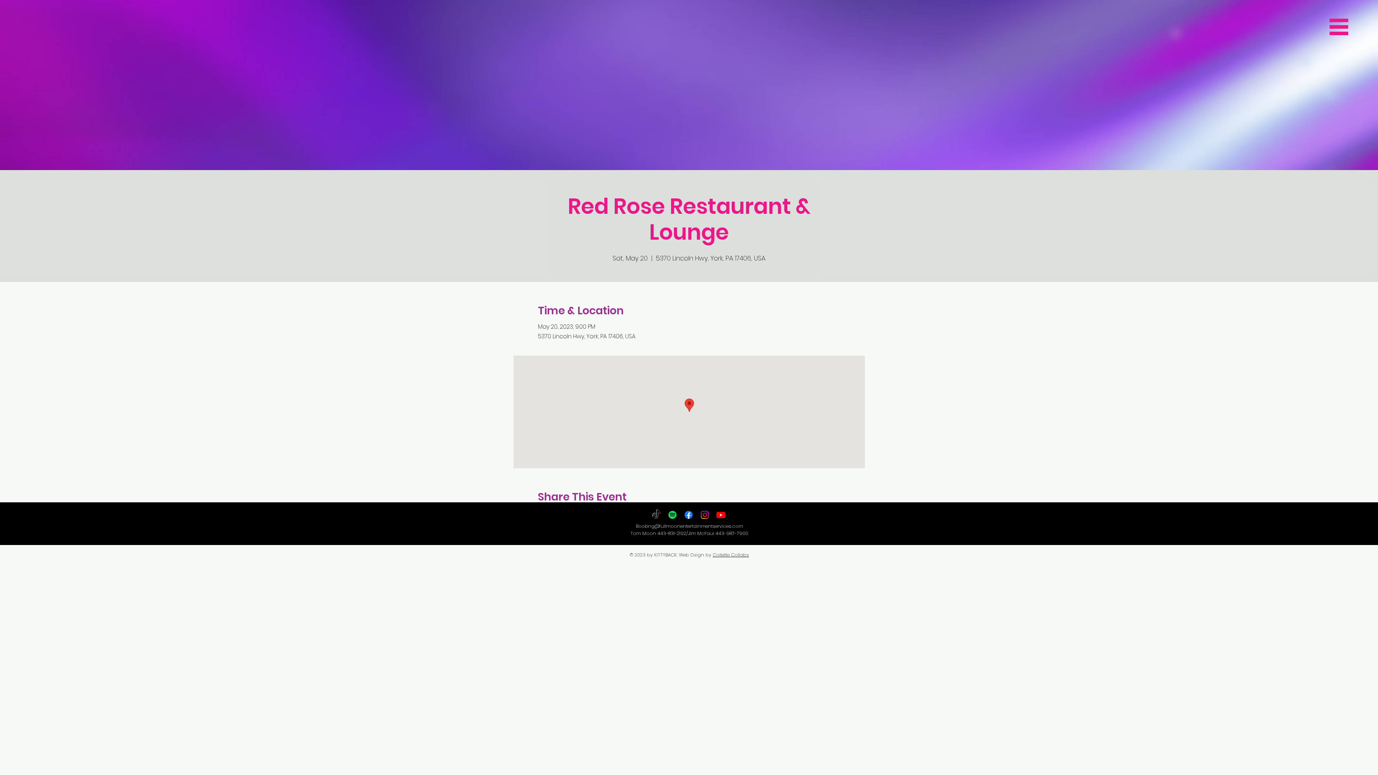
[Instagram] (704, 514)
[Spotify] (672, 514)
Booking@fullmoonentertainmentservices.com (689, 526)
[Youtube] (721, 514)
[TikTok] (656, 514)
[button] (1339, 27)
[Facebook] (688, 514)
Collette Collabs (731, 554)
